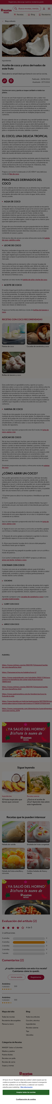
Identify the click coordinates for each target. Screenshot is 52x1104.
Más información (26, 1087)
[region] (26, 1090)
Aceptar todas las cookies (26, 1092)
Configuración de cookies (26, 1099)
